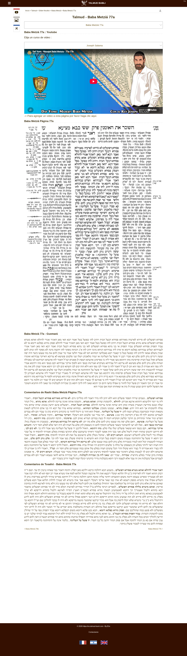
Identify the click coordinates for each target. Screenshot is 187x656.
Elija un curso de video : (38, 37)
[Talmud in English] (104, 642)
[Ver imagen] (16, 20)
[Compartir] (160, 11)
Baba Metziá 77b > (155, 529)
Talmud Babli (97, 3)
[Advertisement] (93, 537)
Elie (108, 626)
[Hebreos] (16, 29)
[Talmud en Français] (82, 642)
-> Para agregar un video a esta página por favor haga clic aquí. (60, 115)
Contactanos (93, 632)
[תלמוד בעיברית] (93, 642)
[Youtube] (16, 12)
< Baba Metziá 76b (31, 529)
